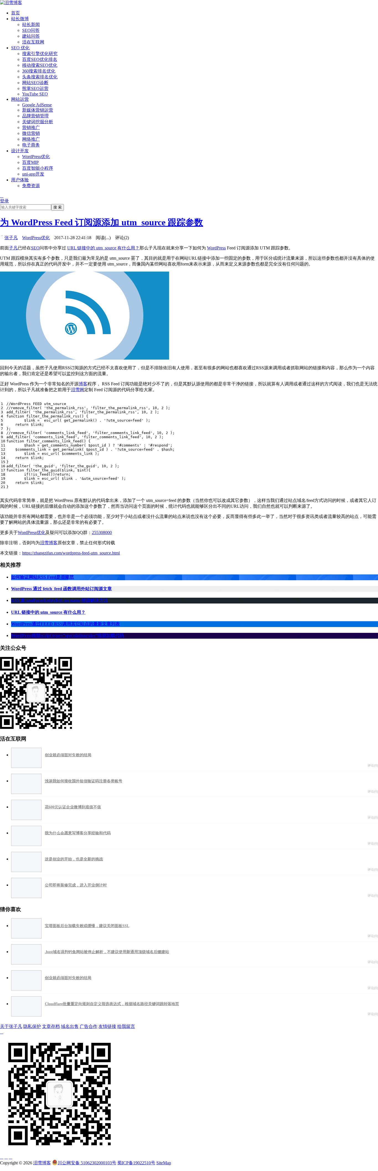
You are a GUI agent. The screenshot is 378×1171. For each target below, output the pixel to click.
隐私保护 (32, 1026)
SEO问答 (31, 30)
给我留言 (126, 1026)
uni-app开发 (33, 174)
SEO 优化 (20, 47)
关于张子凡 (11, 1026)
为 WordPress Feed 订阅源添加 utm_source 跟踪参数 (101, 222)
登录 (4, 200)
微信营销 (31, 133)
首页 (15, 13)
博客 (83, 383)
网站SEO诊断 (35, 82)
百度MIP (30, 162)
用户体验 (20, 179)
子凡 (13, 248)
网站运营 (20, 99)
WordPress (216, 248)
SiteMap (163, 1162)
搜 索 (57, 207)
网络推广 (31, 139)
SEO (35, 248)
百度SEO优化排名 (39, 59)
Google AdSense (37, 104)
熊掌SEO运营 (35, 88)
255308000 (102, 532)
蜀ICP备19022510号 (136, 1162)
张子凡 (11, 237)
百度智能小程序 (37, 168)
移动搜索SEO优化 (39, 65)
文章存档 (51, 1026)
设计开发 (20, 150)
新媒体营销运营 (37, 110)
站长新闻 (31, 24)
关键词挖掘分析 (37, 121)
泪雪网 (77, 389)
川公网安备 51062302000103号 (87, 1162)
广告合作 (88, 1026)
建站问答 (31, 36)
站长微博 (20, 18)
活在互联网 (33, 42)
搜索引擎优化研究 (40, 53)
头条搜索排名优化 (40, 76)
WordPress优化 (36, 156)
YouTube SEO (35, 94)
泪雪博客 (49, 542)
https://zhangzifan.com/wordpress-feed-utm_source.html (71, 553)
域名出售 (70, 1026)
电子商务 (31, 145)
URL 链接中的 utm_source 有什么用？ (103, 248)
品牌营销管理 (35, 116)
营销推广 (31, 127)
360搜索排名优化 (38, 71)
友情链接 (107, 1026)
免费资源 (31, 185)
